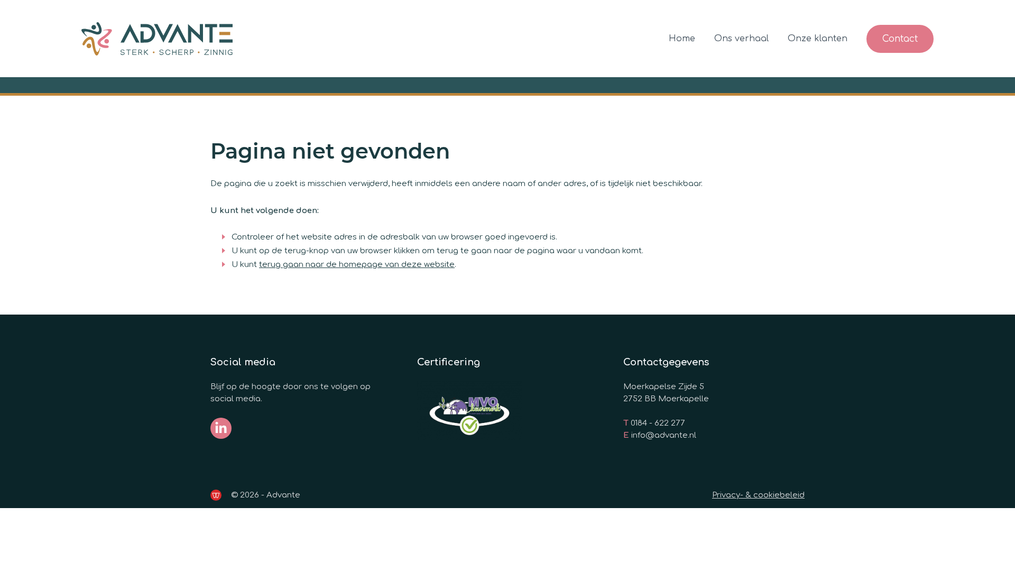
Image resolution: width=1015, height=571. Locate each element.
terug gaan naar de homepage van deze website (357, 264)
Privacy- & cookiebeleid (758, 495)
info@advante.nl (663, 435)
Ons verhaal (741, 38)
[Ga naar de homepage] (157, 39)
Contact (900, 39)
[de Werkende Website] (216, 495)
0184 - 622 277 (658, 423)
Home (682, 38)
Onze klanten (817, 38)
